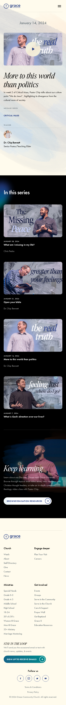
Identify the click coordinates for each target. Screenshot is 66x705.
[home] (12, 6)
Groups (37, 595)
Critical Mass (11, 115)
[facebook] (20, 678)
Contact (7, 571)
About (6, 558)
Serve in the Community (44, 599)
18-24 (7, 612)
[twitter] (37, 678)
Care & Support (41, 608)
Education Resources (43, 625)
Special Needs (10, 590)
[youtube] (45, 678)
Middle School (10, 603)
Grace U (38, 620)
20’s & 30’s (9, 616)
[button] (58, 6)
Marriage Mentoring (13, 633)
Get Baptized (40, 616)
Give (6, 567)
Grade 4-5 (8, 599)
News (6, 575)
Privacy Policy (33, 692)
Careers (37, 558)
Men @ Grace (10, 625)
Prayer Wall (39, 612)
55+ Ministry (9, 629)
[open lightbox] (33, 49)
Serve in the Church (43, 603)
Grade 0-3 (8, 595)
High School (9, 608)
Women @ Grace (11, 620)
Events (37, 590)
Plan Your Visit (40, 554)
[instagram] (29, 678)
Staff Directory (10, 563)
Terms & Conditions (33, 687)
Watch (6, 554)
